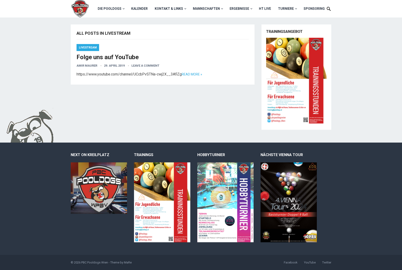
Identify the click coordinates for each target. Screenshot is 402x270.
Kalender (139, 8)
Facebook (291, 262)
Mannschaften (206, 8)
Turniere (286, 8)
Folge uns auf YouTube (108, 57)
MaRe (128, 262)
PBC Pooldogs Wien (94, 262)
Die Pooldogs (109, 8)
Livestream (88, 47)
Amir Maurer (87, 65)
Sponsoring (314, 8)
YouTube (310, 262)
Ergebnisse (239, 8)
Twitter (326, 262)
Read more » (192, 74)
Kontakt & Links (169, 8)
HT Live (265, 8)
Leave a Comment (145, 65)
